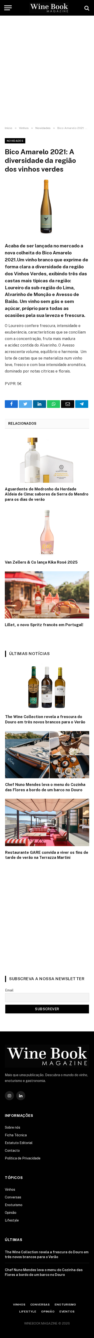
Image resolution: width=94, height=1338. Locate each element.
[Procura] (86, 7)
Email (9, 990)
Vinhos (10, 1189)
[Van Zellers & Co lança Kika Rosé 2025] (47, 532)
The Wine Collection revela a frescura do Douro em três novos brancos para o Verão (45, 719)
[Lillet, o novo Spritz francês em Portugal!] (47, 595)
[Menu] (8, 7)
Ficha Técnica (16, 1135)
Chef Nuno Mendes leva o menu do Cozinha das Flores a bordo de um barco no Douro (45, 787)
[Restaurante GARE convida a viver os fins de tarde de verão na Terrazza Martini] (47, 822)
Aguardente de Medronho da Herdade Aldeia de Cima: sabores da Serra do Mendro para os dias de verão (46, 494)
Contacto (12, 1150)
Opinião (10, 1213)
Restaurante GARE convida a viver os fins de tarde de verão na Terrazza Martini (46, 855)
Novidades (15, 140)
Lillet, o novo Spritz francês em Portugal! (44, 625)
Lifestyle (12, 1220)
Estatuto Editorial (19, 1143)
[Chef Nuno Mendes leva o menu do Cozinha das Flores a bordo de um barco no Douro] (47, 754)
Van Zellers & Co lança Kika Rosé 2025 (41, 562)
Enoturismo (13, 1205)
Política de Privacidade (22, 1158)
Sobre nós (12, 1127)
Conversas (13, 1197)
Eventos (67, 1311)
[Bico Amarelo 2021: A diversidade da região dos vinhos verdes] (47, 207)
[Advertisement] (47, 71)
